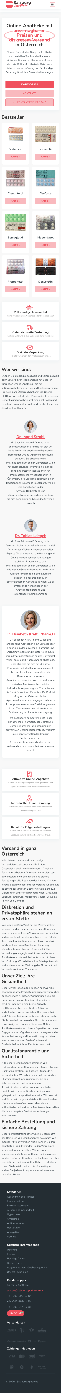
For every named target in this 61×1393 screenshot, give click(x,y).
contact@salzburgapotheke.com (25, 1290)
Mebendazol (45, 237)
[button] (29, 102)
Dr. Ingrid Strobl (30, 436)
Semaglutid (15, 237)
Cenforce (45, 193)
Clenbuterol (15, 193)
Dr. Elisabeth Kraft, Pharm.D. (31, 634)
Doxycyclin (45, 281)
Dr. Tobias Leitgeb (30, 535)
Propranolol (15, 281)
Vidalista (15, 149)
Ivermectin (46, 149)
